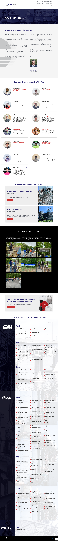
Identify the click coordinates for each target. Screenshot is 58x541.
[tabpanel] (28, 262)
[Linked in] (27, 538)
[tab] (20, 235)
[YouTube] (28, 538)
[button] (10, 200)
